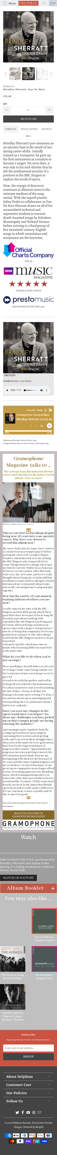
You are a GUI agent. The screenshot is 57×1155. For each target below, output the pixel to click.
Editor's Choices (26, 440)
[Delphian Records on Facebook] (22, 1113)
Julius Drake (39, 443)
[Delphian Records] (28, 3)
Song (34, 440)
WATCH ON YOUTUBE (18, 878)
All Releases (16, 440)
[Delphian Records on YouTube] (28, 1113)
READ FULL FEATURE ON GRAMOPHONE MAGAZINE (28, 815)
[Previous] (6, 36)
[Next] (51, 36)
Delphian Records (21, 1123)
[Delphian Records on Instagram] (34, 1113)
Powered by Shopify (33, 1127)
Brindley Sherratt (16, 443)
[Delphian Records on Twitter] (17, 1113)
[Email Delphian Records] (39, 1113)
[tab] (10, 129)
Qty (5, 103)
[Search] (45, 3)
